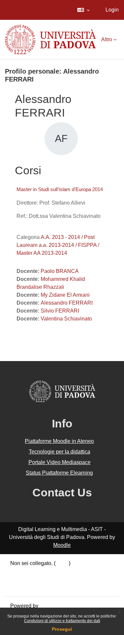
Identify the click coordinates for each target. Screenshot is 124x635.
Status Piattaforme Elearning (59, 473)
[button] (83, 10)
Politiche (20, 579)
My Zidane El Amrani (65, 295)
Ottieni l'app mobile (32, 587)
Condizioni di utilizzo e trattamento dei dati (62, 620)
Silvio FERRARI (60, 311)
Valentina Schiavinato (66, 318)
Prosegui (62, 629)
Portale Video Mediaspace (59, 462)
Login (112, 10)
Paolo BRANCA (60, 271)
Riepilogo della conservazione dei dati (55, 571)
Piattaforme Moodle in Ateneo (59, 441)
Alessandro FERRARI (67, 303)
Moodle (62, 545)
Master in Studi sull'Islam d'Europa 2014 (60, 189)
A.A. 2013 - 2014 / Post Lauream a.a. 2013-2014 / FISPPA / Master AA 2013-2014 (58, 245)
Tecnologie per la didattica (59, 451)
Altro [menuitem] (106, 39)
